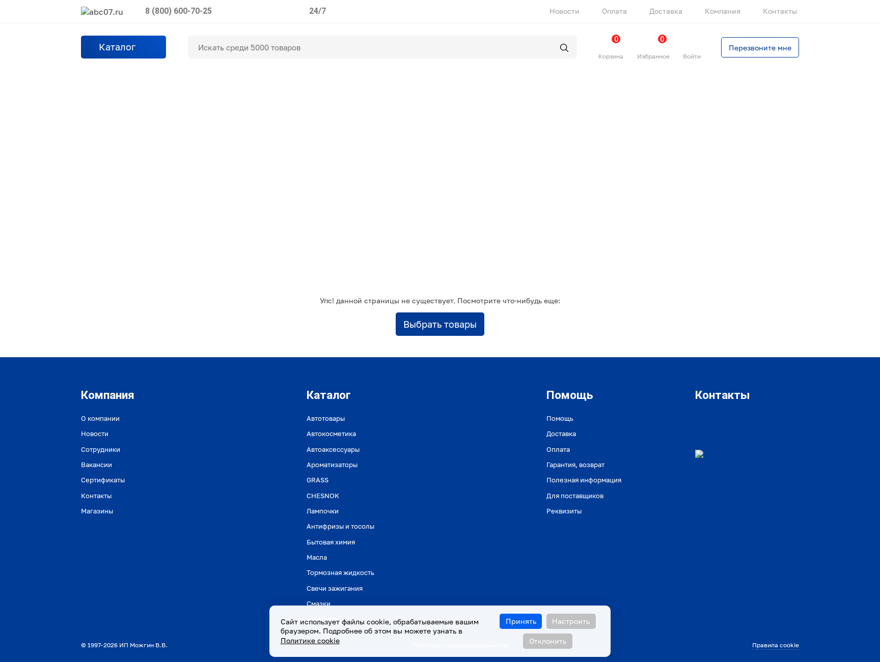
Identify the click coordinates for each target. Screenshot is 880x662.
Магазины (97, 511)
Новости (564, 11)
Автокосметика (331, 433)
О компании (100, 418)
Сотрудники (100, 449)
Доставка (665, 11)
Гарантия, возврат (575, 464)
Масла (317, 557)
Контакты (780, 11)
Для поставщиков (574, 496)
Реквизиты (564, 511)
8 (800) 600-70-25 (178, 11)
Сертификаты (103, 480)
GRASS (317, 480)
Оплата (614, 11)
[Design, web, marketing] (733, 453)
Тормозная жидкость (340, 572)
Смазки (319, 603)
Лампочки (323, 511)
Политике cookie (310, 640)
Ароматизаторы (332, 464)
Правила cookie (775, 645)
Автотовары (326, 418)
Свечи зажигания (335, 588)
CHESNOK (323, 496)
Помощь (559, 418)
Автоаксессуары (333, 449)
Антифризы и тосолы (340, 526)
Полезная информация (583, 480)
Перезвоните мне (760, 47)
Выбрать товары (440, 324)
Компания (722, 11)
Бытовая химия (331, 542)
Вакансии (96, 464)
